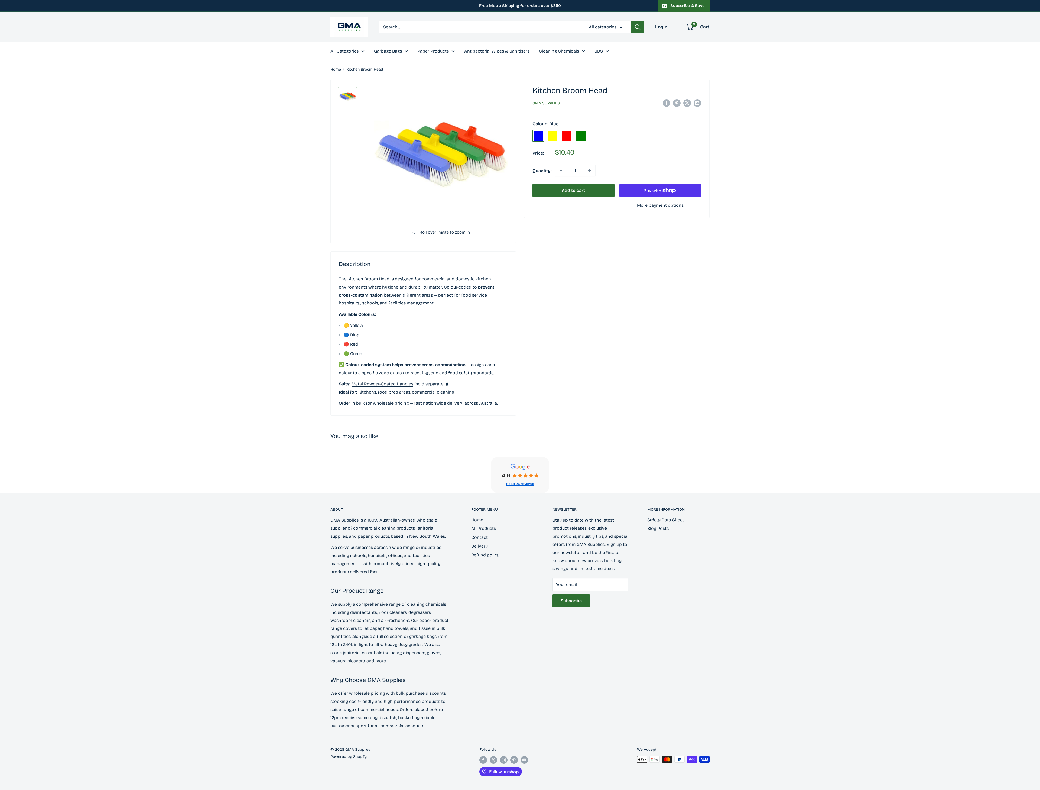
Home (335, 69)
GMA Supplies (546, 103)
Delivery (479, 546)
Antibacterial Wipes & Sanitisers (496, 51)
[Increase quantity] (589, 170)
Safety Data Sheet (665, 519)
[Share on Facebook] (666, 103)
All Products (483, 528)
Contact (479, 537)
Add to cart (573, 190)
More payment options (660, 205)
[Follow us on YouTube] (524, 760)
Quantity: (542, 170)
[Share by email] (697, 103)
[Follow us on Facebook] (483, 760)
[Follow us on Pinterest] (514, 760)
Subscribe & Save (687, 5)
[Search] (637, 27)
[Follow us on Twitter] (493, 760)
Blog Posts (658, 528)
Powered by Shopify (348, 756)
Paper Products (433, 51)
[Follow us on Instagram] (504, 760)
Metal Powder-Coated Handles (382, 383)
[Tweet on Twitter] (687, 103)
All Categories (344, 51)
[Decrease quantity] (561, 170)
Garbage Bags (388, 51)
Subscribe (571, 600)
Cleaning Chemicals (559, 51)
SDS (598, 51)
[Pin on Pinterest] (677, 103)
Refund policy (485, 555)
